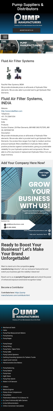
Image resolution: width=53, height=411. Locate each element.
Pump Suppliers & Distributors (27, 6)
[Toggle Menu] (5, 37)
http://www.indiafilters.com (11, 111)
